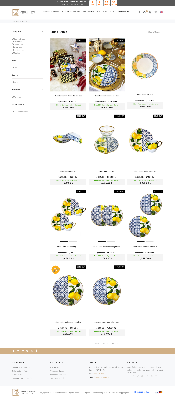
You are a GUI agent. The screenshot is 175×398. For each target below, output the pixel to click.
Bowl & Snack (19, 39)
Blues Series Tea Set (107, 171)
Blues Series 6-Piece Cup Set (145, 171)
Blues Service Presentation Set (107, 96)
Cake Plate (18, 42)
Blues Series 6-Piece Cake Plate (107, 322)
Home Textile (88, 11)
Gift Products (123, 11)
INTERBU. (107, 392)
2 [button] (73, 241)
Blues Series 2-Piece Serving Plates (106, 246)
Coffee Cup (18, 44)
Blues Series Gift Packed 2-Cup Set (68, 96)
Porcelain (17, 97)
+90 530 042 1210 (100, 373)
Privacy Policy (17, 374)
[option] (68, 64)
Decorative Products (71, 11)
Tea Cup (17, 53)
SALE (112, 11)
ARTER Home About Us (21, 367)
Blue (15, 67)
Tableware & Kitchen (50, 11)
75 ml (16, 82)
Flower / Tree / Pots (58, 374)
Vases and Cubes (57, 371)
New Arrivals (102, 11)
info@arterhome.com (102, 377)
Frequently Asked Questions (23, 378)
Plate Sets (18, 47)
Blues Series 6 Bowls (145, 95)
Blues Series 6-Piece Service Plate (68, 322)
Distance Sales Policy (20, 371)
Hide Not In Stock (21, 111)
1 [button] (64, 241)
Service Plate (19, 50)
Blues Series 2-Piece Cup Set (68, 246)
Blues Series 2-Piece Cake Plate (145, 246)
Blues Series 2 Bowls (68, 171)
